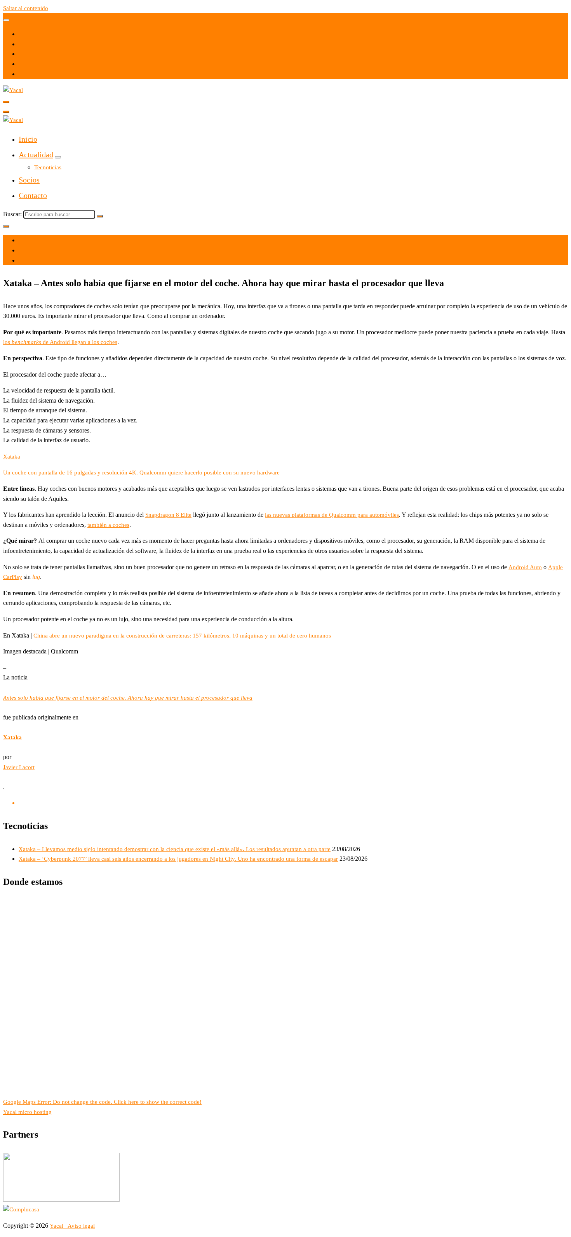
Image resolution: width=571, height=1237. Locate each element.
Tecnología (32, 260)
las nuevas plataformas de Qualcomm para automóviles (332, 515)
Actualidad (36, 154)
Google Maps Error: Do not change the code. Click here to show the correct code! (102, 1102)
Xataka (11, 456)
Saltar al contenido (25, 8)
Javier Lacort (19, 767)
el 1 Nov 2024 (36, 240)
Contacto (33, 195)
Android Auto (525, 567)
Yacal (57, 1226)
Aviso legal (81, 1226)
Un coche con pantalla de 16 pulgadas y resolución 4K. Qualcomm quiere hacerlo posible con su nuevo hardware (141, 472)
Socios (29, 179)
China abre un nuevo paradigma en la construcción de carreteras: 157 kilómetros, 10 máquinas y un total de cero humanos (182, 635)
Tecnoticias (47, 167)
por (23, 250)
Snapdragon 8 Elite (168, 515)
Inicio (28, 139)
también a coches (108, 525)
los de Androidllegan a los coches (60, 342)
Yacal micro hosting (27, 1112)
